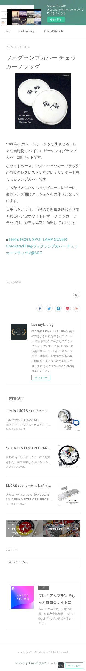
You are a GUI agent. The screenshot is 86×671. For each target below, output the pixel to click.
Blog (7, 31)
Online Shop (27, 31)
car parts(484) (13, 282)
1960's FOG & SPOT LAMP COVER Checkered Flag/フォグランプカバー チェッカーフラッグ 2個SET (42, 246)
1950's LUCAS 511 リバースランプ (32, 410)
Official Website (54, 31)
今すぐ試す (56, 19)
